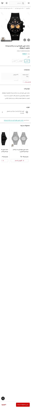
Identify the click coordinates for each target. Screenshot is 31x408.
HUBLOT (24, 54)
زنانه (27, 61)
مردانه (20, 61)
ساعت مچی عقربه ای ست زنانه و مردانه (13, 120)
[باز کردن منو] (28, 3)
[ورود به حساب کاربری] (6, 3)
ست (15, 61)
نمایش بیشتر (28, 82)
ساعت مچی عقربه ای (19, 8)
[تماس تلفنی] (3, 398)
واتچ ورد (28, 8)
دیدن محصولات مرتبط (22, 404)
